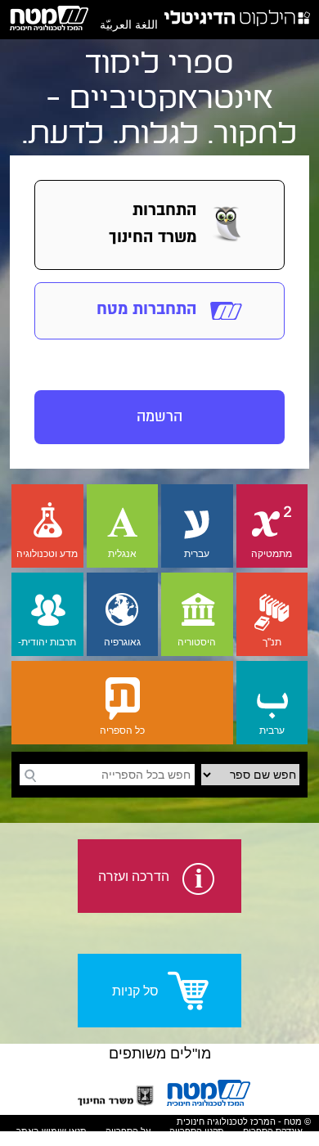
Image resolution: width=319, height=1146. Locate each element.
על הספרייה (128, 1131)
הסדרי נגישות (202, 1141)
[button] (159, 225)
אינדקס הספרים (273, 1131)
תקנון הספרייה (196, 1131)
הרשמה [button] (159, 416)
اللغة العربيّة (129, 24)
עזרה (148, 1141)
